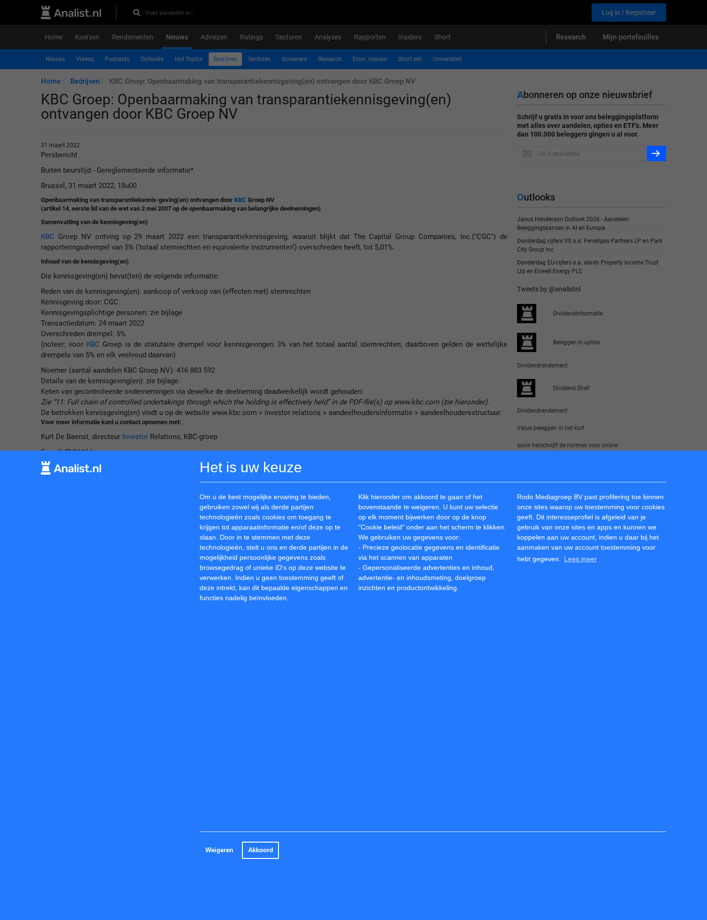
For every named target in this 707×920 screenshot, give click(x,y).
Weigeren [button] (219, 850)
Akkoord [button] (260, 850)
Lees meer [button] (580, 559)
